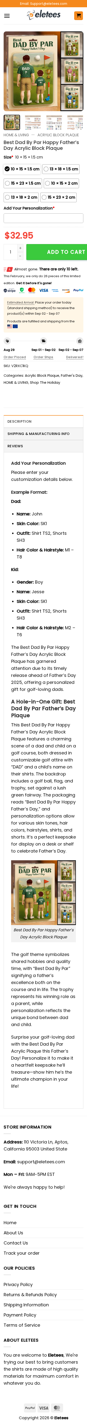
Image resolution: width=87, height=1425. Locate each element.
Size (8, 157)
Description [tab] (19, 421)
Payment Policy (20, 1315)
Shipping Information (26, 1305)
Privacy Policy (18, 1284)
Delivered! (74, 357)
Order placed (15, 357)
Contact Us (16, 1243)
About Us (13, 1233)
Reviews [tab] (15, 446)
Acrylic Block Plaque (58, 134)
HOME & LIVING (16, 134)
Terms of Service (22, 1325)
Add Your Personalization (29, 208)
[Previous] (11, 71)
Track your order (22, 1253)
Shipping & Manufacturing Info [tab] (38, 433)
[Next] (75, 71)
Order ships (43, 357)
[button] (7, 15)
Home (10, 1223)
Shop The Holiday (45, 382)
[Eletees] (43, 15)
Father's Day (71, 375)
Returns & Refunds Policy (30, 1295)
